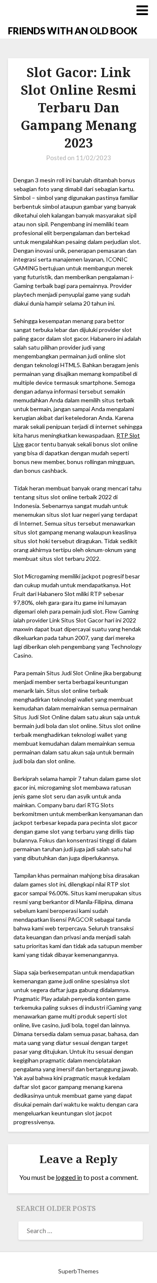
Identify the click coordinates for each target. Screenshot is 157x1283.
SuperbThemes (78, 1271)
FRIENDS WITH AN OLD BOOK (72, 30)
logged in (69, 1177)
